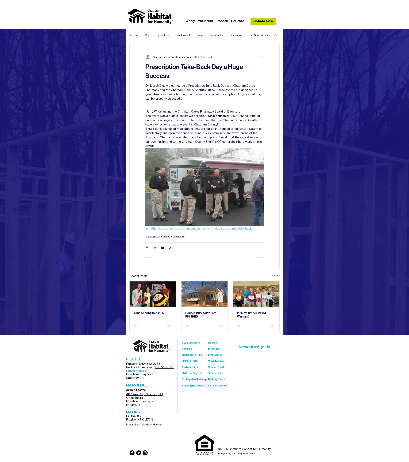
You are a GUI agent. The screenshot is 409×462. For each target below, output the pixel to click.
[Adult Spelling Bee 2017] (153, 294)
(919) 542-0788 (149, 363)
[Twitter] (138, 452)
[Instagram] (145, 452)
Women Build (216, 367)
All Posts (134, 35)
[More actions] (262, 57)
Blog (147, 35)
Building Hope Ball (193, 385)
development (183, 35)
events (200, 35)
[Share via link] (170, 247)
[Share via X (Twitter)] (154, 247)
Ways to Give (216, 361)
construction (217, 35)
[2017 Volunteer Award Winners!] (256, 294)
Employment (216, 354)
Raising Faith (189, 361)
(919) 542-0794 (137, 390)
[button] (275, 35)
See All (276, 275)
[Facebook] (132, 452)
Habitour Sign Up (192, 373)
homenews (236, 35)
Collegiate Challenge (195, 379)
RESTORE (134, 359)
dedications (163, 35)
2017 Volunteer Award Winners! (251, 314)
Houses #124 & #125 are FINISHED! (200, 314)
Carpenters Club (192, 354)
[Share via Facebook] (146, 247)
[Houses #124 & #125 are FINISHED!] (204, 294)
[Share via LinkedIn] (162, 247)
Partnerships (190, 367)
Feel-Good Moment (259, 35)
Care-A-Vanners (217, 385)
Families (187, 348)
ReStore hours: (136, 370)
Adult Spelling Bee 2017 (149, 313)
